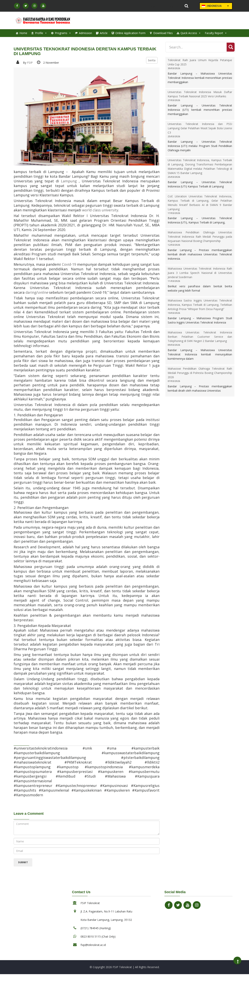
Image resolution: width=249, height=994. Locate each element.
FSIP (30, 62)
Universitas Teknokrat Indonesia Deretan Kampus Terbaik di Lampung (85, 51)
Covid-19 (69, 264)
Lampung (70, 181)
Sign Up (174, 6)
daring (30, 292)
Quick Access (189, 33)
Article (104, 33)
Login (153, 6)
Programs (61, 33)
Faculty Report (214, 33)
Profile (39, 33)
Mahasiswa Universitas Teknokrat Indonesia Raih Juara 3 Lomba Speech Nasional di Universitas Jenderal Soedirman (200, 273)
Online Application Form (130, 33)
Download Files (163, 33)
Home (23, 33)
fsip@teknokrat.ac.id (93, 945)
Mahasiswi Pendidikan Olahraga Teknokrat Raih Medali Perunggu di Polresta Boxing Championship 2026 (200, 373)
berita (151, 60)
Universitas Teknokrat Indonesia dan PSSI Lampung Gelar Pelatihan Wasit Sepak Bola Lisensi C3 (200, 128)
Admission (85, 33)
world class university (100, 210)
